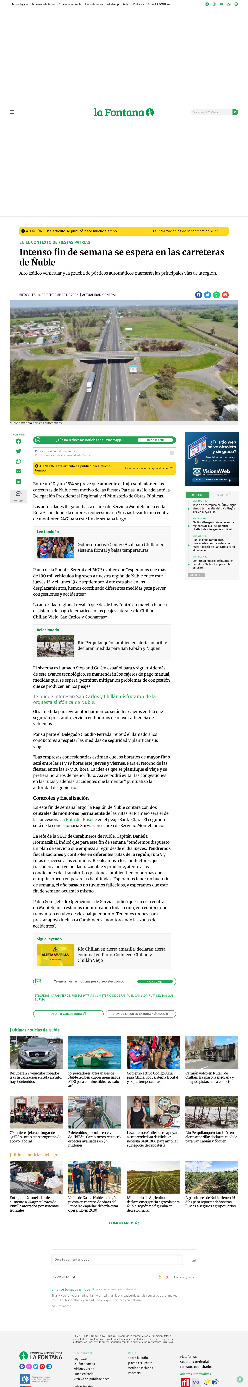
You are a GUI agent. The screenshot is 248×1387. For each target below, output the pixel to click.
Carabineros (60, 995)
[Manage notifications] (240, 1379)
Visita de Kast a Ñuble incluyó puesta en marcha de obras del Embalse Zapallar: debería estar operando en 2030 (93, 1204)
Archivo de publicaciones (91, 1379)
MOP (144, 995)
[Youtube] (42, 1366)
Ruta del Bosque (81, 819)
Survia (40, 999)
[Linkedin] (49, 1366)
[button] (198, 294)
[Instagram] (214, 4)
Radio (126, 4)
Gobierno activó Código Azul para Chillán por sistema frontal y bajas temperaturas (152, 1077)
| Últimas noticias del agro (34, 1154)
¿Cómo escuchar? (140, 1363)
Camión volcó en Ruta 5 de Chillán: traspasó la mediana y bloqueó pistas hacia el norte (209, 1077)
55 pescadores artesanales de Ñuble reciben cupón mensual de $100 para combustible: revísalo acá (94, 1079)
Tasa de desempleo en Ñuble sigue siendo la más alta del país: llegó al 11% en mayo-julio (214, 508)
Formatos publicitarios (196, 1367)
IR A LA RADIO (225, 220)
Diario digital (83, 1353)
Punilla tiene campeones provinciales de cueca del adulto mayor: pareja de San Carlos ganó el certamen (214, 545)
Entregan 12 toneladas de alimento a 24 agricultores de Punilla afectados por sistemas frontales (34, 1204)
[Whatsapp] (229, 4)
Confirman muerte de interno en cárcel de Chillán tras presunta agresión (213, 564)
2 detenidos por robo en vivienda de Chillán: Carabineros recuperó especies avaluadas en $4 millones (94, 1138)
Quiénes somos (84, 1364)
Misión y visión (84, 1369)
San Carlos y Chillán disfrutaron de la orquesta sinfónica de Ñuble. (94, 699)
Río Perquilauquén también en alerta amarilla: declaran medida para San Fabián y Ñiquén (211, 1136)
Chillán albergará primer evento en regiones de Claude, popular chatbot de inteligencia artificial (214, 526)
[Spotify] (236, 4)
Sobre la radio (138, 1358)
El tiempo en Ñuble (70, 4)
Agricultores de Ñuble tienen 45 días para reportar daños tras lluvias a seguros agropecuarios (210, 1201)
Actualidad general (102, 220)
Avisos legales (20, 4)
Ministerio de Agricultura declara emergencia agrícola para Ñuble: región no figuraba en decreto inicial (153, 1204)
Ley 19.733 (80, 1359)
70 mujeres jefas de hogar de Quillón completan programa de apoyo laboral (35, 1136)
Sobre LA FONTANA (159, 4)
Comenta (18, 501)
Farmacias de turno (43, 4)
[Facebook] (207, 4)
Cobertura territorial (194, 1362)
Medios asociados (140, 1368)
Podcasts (138, 4)
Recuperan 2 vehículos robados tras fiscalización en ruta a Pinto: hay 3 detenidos (36, 1077)
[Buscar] (235, 112)
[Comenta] (19, 494)
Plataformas (188, 1357)
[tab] (198, 495)
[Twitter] (222, 4)
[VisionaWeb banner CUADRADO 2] (212, 485)
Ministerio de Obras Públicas (117, 995)
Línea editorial (84, 1374)
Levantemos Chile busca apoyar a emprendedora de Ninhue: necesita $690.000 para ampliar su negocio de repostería (152, 1138)
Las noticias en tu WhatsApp (102, 4)
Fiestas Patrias (83, 995)
